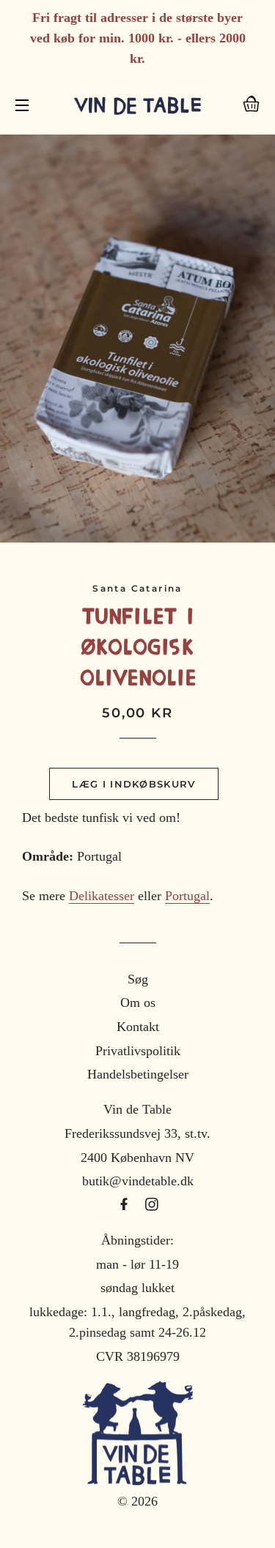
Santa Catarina (137, 588)
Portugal (187, 895)
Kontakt (138, 1026)
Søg (138, 979)
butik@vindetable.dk (138, 1181)
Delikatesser (101, 895)
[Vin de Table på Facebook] (125, 1205)
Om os (137, 1002)
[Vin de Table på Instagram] (151, 1205)
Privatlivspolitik (137, 1050)
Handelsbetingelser (137, 1074)
